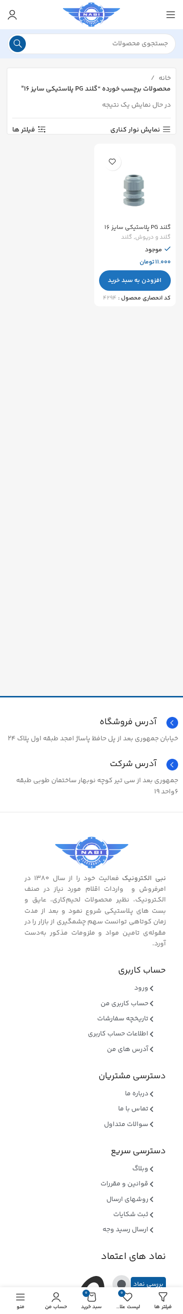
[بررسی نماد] (121, 1284)
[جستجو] (17, 44)
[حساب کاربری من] (12, 14)
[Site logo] (91, 14)
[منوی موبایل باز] (171, 14)
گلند (126, 238)
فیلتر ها (23, 130)
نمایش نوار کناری (135, 130)
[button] (135, 280)
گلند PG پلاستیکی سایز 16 (137, 227)
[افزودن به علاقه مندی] (112, 161)
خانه (164, 78)
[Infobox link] (91, 764)
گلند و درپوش (153, 238)
